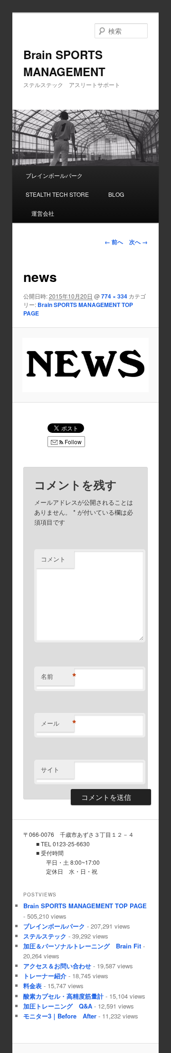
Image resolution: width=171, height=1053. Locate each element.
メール (57, 723)
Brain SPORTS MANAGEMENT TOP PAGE (85, 905)
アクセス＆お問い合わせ (57, 965)
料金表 (32, 985)
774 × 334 (114, 296)
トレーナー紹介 (44, 975)
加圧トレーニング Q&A (57, 1005)
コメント (53, 558)
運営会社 (40, 213)
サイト (50, 769)
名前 (57, 676)
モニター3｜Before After (59, 1015)
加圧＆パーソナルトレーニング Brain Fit (82, 945)
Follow (72, 442)
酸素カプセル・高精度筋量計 (63, 996)
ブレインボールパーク (54, 175)
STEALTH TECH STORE (57, 194)
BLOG (113, 194)
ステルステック (44, 935)
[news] (85, 365)
